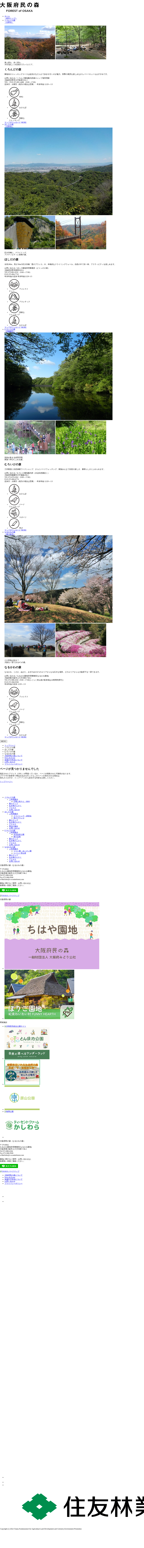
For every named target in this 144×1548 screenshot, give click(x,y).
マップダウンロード (12, 122)
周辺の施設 (13, 826)
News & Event (9, 758)
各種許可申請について (13, 760)
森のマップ (13, 803)
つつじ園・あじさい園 (23, 851)
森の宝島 (17, 837)
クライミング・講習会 (23, 816)
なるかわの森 (9, 533)
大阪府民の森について (13, 756)
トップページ (9, 745)
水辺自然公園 (19, 834)
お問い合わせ (9, 762)
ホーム (10, 17)
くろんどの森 (9, 21)
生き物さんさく (15, 806)
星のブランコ (19, 818)
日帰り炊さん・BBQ (22, 801)
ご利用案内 (13, 799)
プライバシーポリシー (13, 764)
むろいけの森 (9, 330)
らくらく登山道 (20, 853)
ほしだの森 (9, 125)
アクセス (12, 808)
